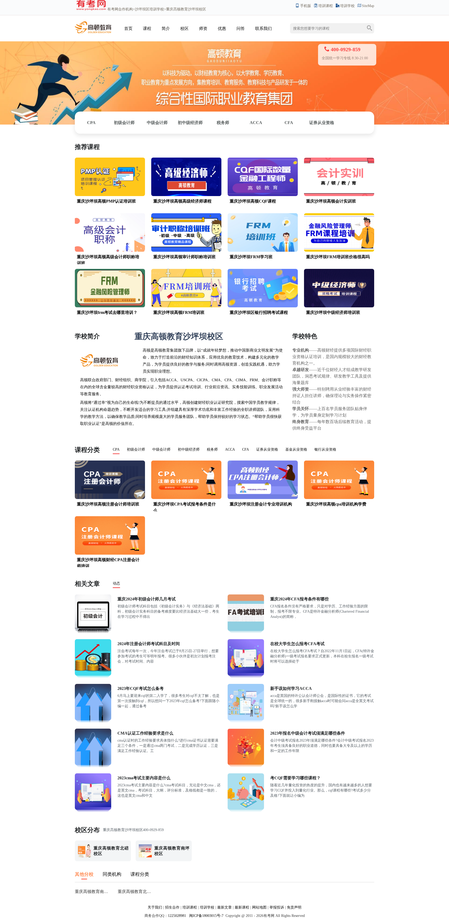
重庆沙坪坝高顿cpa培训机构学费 (336, 504)
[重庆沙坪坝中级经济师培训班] (339, 306)
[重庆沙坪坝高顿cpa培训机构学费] (339, 498)
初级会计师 (124, 122)
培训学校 (347, 6)
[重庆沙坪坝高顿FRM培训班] (186, 306)
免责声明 (294, 907)
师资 (203, 28)
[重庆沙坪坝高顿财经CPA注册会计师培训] (110, 553)
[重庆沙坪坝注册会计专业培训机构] (263, 498)
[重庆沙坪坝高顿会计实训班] (339, 195)
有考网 (112, 9)
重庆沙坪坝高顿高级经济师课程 (182, 201)
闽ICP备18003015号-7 (205, 916)
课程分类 (87, 449)
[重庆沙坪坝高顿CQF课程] (263, 195)
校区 (184, 28)
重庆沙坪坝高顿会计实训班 (331, 201)
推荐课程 (87, 147)
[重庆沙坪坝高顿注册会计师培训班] (110, 498)
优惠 (222, 28)
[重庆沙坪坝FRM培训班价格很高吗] (339, 250)
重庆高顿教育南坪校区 (93, 891)
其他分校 (84, 874)
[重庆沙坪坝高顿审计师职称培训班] (186, 250)
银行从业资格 (325, 449)
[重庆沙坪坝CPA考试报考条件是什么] (186, 498)
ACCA (256, 122)
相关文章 (87, 583)
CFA (289, 122)
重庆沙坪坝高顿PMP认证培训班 (106, 201)
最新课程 (242, 907)
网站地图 (259, 907)
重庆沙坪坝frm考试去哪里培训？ (107, 312)
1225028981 (177, 916)
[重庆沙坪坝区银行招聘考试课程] (263, 306)
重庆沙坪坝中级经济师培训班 (333, 312)
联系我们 (263, 28)
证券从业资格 (321, 122)
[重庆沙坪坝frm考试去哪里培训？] (110, 306)
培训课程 (325, 6)
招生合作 (172, 907)
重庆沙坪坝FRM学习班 (251, 257)
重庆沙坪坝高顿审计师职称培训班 (184, 257)
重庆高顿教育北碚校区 (136, 891)
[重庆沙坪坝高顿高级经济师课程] (186, 195)
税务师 (223, 122)
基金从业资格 (296, 449)
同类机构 (112, 874)
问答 (240, 28)
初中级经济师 (190, 122)
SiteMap (368, 6)
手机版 (305, 6)
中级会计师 (157, 122)
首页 (128, 28)
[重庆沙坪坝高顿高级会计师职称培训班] (110, 250)
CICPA (202, 380)
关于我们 (155, 907)
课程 (147, 28)
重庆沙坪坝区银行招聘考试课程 (259, 312)
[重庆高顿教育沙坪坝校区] (93, 33)
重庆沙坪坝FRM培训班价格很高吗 (338, 257)
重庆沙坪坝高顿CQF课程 (253, 201)
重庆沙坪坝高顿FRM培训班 (178, 312)
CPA (91, 122)
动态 (116, 583)
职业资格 (138, 387)
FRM (254, 380)
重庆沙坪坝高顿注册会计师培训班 (108, 504)
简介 (166, 28)
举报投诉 (276, 907)
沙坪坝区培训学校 (149, 9)
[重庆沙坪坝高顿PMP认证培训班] (110, 195)
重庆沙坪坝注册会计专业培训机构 (261, 504)
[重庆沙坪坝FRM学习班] (263, 250)
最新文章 (224, 907)
